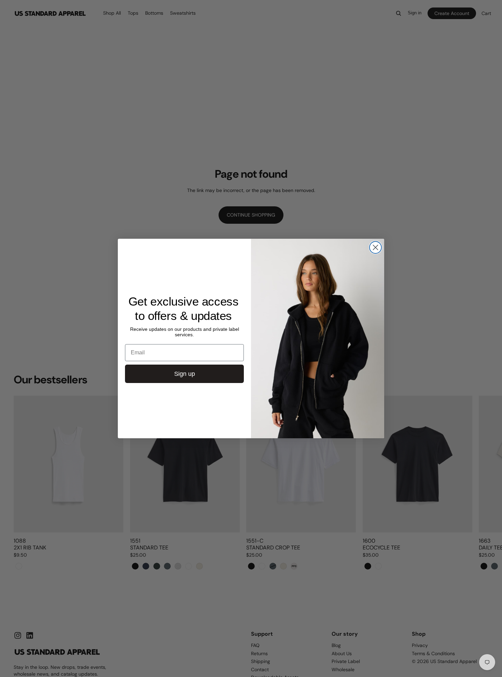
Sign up (184, 373)
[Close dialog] (375, 247)
